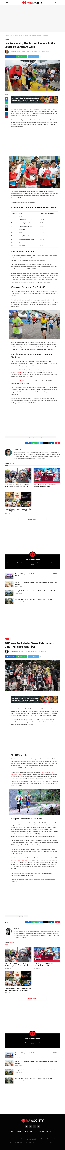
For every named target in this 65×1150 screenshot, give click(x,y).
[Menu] (7, 2)
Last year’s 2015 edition (18, 381)
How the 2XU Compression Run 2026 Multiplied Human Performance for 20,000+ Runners (36, 575)
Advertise (33, 1131)
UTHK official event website (19, 882)
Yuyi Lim (13, 651)
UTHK (26, 916)
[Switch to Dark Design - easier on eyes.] (56, 2)
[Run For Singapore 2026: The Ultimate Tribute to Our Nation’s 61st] (47, 475)
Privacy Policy (41, 1134)
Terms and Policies (53, 1134)
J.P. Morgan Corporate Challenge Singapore (36, 437)
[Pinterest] (6, 116)
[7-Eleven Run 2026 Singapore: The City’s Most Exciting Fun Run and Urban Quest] (18, 475)
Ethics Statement (28, 1134)
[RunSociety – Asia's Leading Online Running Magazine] (32, 2)
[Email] (6, 109)
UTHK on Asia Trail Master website (42, 879)
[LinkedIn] (6, 113)
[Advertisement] (32, 18)
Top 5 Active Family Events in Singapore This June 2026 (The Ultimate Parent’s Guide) (18, 510)
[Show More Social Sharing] (40, 56)
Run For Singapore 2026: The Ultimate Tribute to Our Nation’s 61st (45, 486)
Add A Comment (32, 519)
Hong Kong (20, 916)
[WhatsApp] (6, 102)
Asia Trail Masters (10, 916)
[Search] (58, 2)
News (6, 39)
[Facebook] (6, 99)
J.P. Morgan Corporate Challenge (14, 437)
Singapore (53, 437)
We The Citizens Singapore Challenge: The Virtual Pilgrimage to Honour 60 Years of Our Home (36, 583)
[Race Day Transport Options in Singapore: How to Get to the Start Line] (9, 601)
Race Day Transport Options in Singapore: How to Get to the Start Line (33, 599)
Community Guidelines (12, 1134)
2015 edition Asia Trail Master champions (26, 873)
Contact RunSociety (46, 1131)
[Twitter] (6, 106)
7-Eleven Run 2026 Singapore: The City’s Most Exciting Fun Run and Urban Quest (17, 486)
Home (12, 1131)
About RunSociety (22, 1131)
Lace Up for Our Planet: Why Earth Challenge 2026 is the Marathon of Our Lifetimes (36, 591)
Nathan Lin (13, 51)
